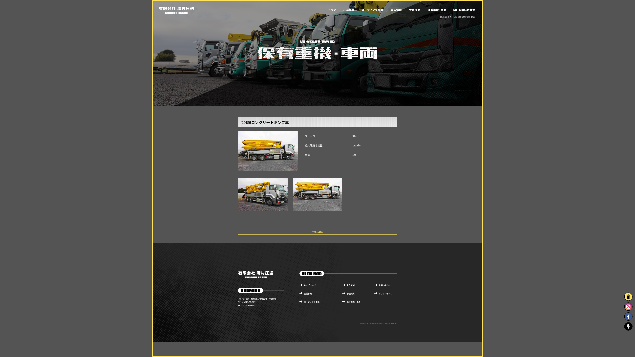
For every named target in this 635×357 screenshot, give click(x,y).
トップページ (332, 10)
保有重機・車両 (436, 10)
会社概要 (414, 10)
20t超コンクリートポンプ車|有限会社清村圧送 (457, 17)
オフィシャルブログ (388, 293)
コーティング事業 (372, 10)
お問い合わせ (464, 10)
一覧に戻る (317, 231)
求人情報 (396, 10)
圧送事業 (349, 10)
